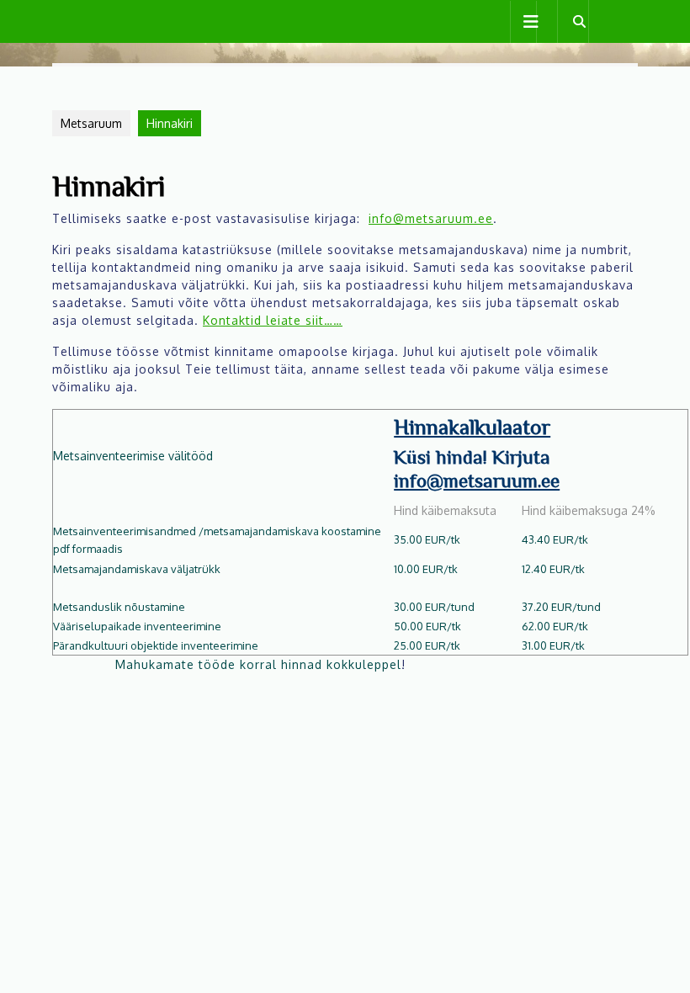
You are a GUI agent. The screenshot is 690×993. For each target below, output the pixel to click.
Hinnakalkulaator (472, 426)
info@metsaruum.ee (431, 218)
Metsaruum (91, 123)
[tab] (523, 22)
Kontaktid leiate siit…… (272, 320)
